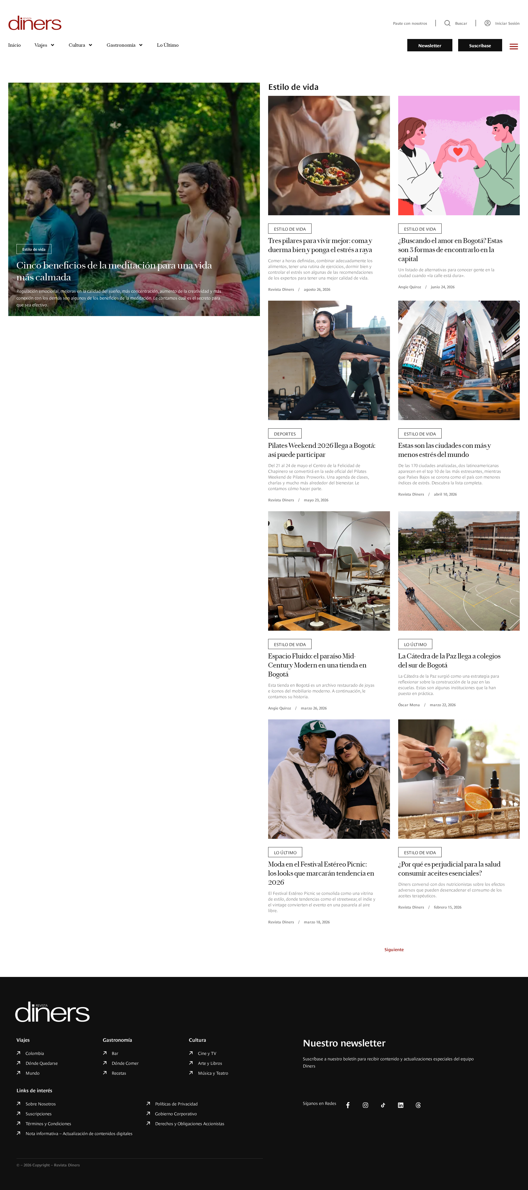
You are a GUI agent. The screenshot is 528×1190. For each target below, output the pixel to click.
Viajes (41, 45)
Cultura (77, 45)
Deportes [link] (285, 433)
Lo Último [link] (415, 644)
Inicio (14, 45)
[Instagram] (365, 1105)
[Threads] (418, 1105)
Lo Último (168, 45)
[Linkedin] (401, 1105)
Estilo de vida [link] (34, 249)
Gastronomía (121, 45)
